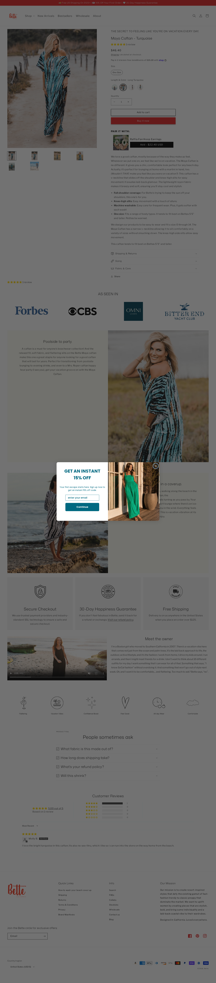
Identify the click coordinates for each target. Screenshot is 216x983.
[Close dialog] (155, 465)
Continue (82, 507)
